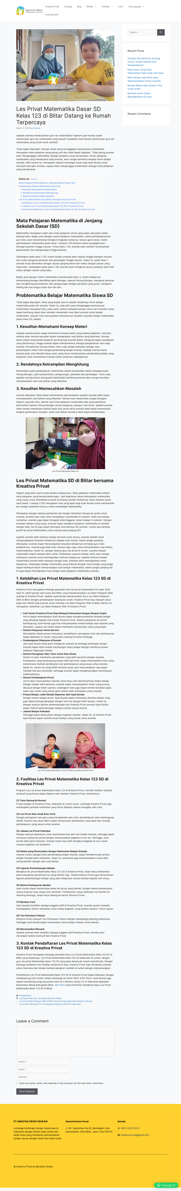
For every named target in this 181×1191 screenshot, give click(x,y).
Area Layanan (135, 6)
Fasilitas (106, 6)
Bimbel (90, 6)
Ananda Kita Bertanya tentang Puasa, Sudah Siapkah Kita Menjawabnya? (144, 62)
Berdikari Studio (44, 1166)
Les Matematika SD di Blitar (49, 998)
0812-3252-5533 (130, 1128)
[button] (166, 1185)
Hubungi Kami (51, 14)
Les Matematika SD (27, 998)
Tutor (120, 6)
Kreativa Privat (52, 6)
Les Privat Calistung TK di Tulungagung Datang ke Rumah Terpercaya (50, 1004)
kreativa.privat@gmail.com (135, 1135)
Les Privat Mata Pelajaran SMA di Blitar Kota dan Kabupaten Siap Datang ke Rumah (55, 1001)
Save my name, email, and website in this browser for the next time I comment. (61, 1083)
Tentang (68, 6)
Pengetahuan (25, 995)
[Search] (161, 32)
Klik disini (60, 985)
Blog (79, 6)
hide (34, 179)
